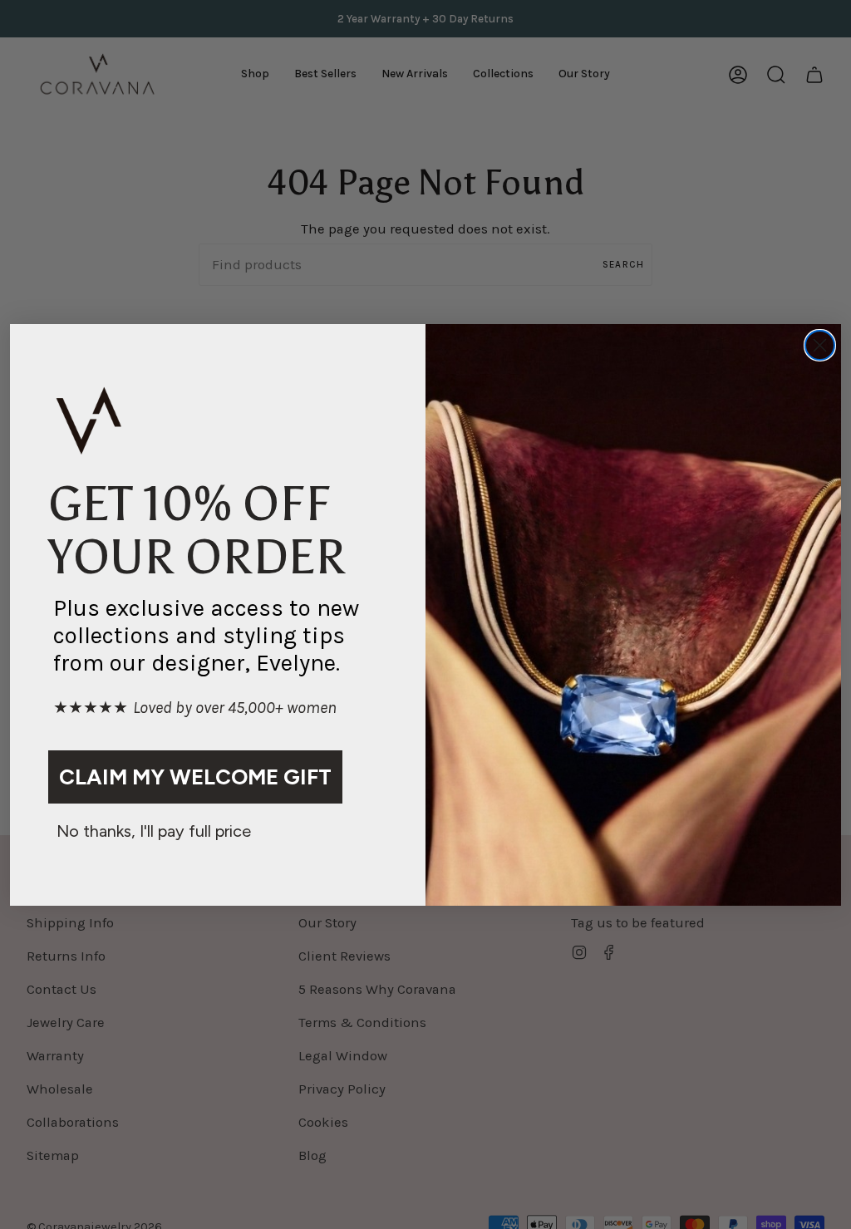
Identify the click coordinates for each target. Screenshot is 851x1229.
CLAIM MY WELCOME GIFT (195, 777)
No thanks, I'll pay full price (154, 831)
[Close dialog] (819, 345)
